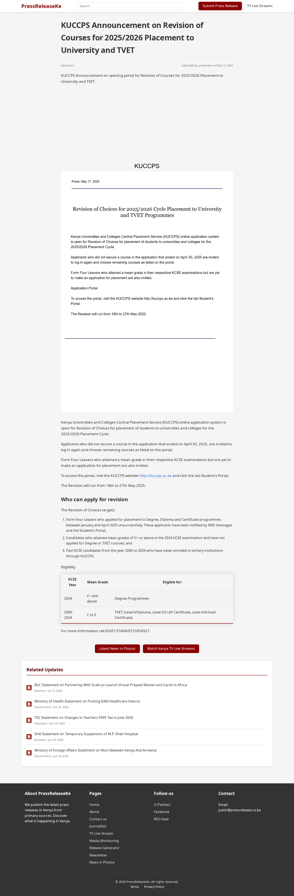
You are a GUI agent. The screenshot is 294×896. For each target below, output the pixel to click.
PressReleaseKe (41, 5)
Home (94, 804)
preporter (205, 65)
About (94, 811)
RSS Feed (161, 819)
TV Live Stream (101, 833)
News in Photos (102, 862)
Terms (134, 887)
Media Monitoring (104, 840)
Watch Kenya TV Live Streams (171, 648)
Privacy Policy (154, 887)
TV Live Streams (260, 5)
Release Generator (104, 847)
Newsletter (98, 855)
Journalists (98, 826)
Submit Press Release (220, 5)
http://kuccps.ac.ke (155, 475)
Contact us (98, 819)
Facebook (162, 811)
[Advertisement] (147, 118)
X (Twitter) (162, 804)
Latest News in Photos (117, 648)
